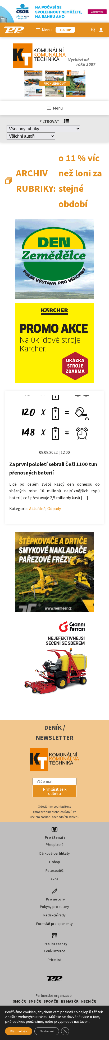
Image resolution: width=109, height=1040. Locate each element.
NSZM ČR (88, 1001)
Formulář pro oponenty (54, 923)
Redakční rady (54, 915)
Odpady (54, 508)
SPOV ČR (51, 1001)
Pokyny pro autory (54, 906)
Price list (54, 959)
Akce (54, 879)
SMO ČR (19, 1001)
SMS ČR (35, 1001)
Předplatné (54, 844)
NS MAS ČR (70, 1001)
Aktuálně (37, 508)
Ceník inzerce (54, 950)
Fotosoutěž (54, 870)
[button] (54, 791)
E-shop (54, 861)
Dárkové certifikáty (54, 853)
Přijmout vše (18, 1031)
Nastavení (47, 1031)
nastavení (81, 1021)
